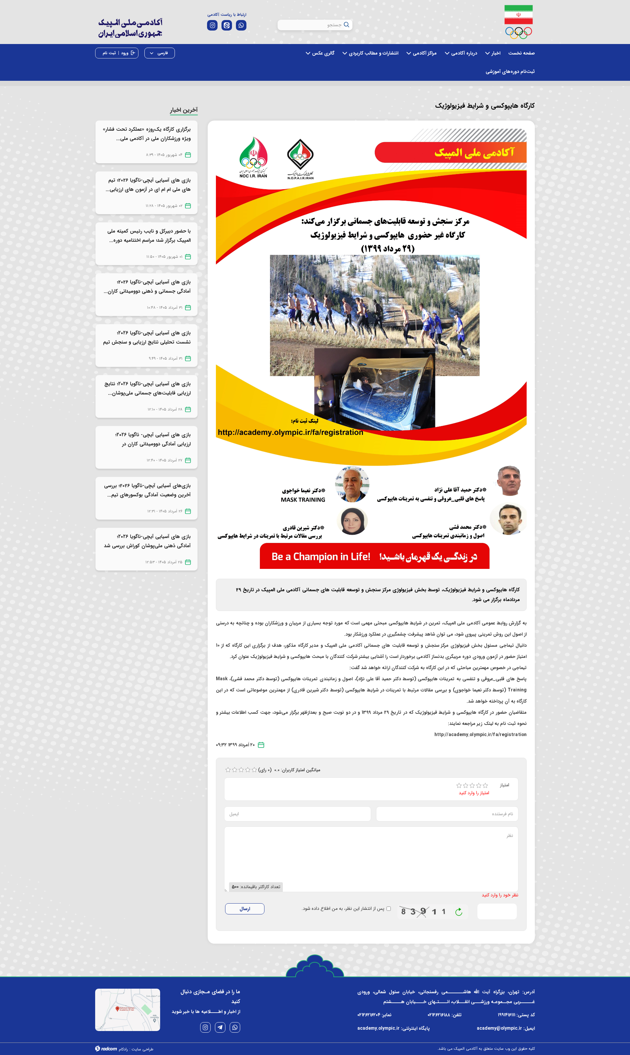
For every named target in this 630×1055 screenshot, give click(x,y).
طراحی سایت (142, 1049)
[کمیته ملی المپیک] (518, 22)
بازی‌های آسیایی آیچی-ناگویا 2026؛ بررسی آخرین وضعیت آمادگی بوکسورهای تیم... (147, 490)
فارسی (162, 53)
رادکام (123, 1049)
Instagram (205, 1027)
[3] (472, 786)
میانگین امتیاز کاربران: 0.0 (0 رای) (289, 770)
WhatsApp (235, 1027)
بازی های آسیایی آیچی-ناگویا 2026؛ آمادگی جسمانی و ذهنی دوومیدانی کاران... (147, 286)
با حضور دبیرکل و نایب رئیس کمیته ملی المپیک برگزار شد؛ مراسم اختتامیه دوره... (149, 235)
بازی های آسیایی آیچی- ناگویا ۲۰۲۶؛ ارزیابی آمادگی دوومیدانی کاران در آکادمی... (153, 444)
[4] (479, 786)
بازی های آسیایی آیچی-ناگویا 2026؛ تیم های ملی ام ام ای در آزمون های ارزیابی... (148, 184)
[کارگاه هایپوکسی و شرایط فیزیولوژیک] (371, 348)
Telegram (220, 1027)
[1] (459, 786)
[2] (466, 786)
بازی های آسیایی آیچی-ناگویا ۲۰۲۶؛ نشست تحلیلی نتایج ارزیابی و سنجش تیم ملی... (147, 342)
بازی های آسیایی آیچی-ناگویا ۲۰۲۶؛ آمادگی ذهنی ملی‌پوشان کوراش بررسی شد (147, 541)
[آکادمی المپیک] (130, 33)
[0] (228, 770)
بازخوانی (459, 910)
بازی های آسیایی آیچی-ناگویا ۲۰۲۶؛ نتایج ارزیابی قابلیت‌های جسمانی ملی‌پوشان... (147, 388)
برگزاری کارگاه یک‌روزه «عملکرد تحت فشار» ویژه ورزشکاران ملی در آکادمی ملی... (147, 134)
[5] (485, 786)
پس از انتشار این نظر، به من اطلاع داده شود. (343, 908)
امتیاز (504, 785)
